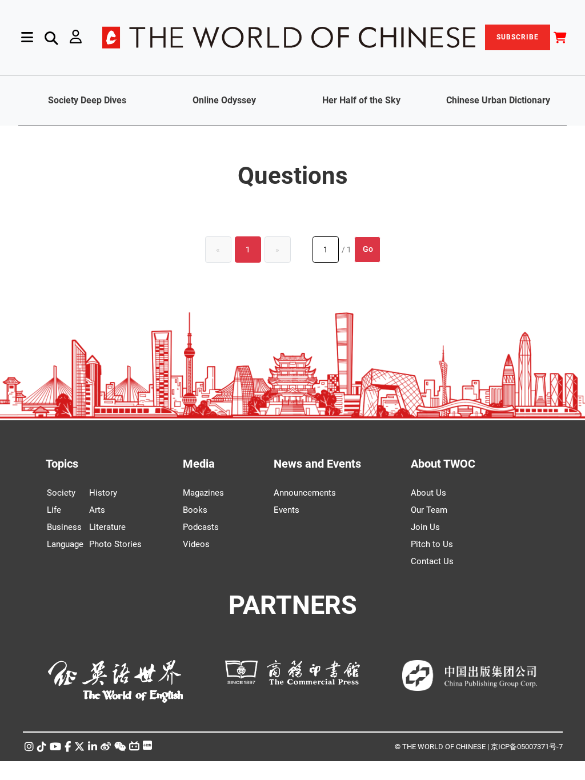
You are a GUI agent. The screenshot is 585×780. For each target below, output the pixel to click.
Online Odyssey (224, 100)
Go (368, 249)
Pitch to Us (432, 544)
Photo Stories (115, 544)
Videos (196, 544)
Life (54, 510)
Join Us (425, 527)
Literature (107, 527)
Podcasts (201, 527)
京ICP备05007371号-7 (527, 746)
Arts (97, 510)
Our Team (429, 510)
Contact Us (432, 561)
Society (61, 493)
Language (65, 544)
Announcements (305, 493)
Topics (62, 464)
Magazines (203, 493)
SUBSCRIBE (517, 37)
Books (195, 510)
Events (286, 510)
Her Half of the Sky (361, 100)
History (103, 493)
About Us (428, 493)
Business (64, 527)
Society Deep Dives (87, 100)
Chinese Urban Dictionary (498, 100)
